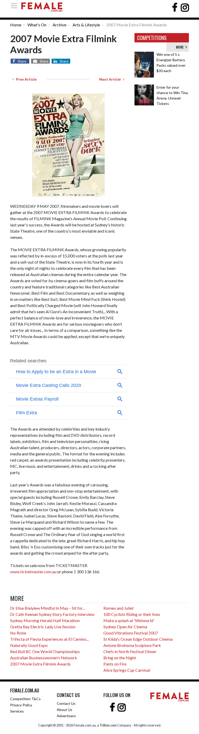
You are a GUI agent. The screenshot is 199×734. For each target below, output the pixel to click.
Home (15, 24)
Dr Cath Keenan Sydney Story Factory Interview (52, 614)
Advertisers (66, 716)
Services (17, 711)
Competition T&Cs (25, 699)
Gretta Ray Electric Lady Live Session (42, 626)
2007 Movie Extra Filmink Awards (40, 663)
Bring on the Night (119, 657)
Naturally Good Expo (29, 645)
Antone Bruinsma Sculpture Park (132, 645)
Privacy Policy (21, 705)
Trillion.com (108, 725)
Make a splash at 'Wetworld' (128, 620)
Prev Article (25, 79)
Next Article (111, 79)
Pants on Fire (114, 663)
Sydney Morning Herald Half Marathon (45, 620)
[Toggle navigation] (15, 5)
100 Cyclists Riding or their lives (131, 614)
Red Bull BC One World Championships (45, 651)
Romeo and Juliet (118, 608)
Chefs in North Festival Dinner (130, 651)
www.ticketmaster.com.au (33, 571)
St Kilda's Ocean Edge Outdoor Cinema (138, 639)
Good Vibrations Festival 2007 (130, 632)
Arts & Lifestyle (86, 24)
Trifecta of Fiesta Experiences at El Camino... (49, 639)
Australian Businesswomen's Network (43, 657)
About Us (64, 709)
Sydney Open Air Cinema (125, 626)
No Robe (18, 632)
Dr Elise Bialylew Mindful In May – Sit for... (47, 608)
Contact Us (66, 703)
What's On (36, 24)
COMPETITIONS (152, 38)
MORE (180, 47)
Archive (59, 24)
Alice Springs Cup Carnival (126, 670)
